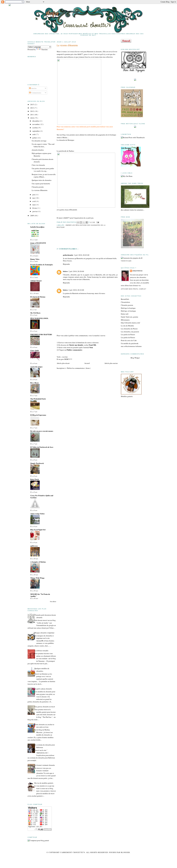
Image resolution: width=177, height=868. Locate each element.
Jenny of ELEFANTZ (38, 243)
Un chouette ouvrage (39, 141)
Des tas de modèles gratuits (43, 783)
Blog (132, 358)
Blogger (125, 852)
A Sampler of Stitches (38, 562)
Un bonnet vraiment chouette (44, 765)
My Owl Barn (35, 313)
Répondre (66, 264)
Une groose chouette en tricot (44, 706)
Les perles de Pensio (128, 334)
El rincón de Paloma (37, 297)
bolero (65, 271)
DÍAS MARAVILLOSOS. (39, 318)
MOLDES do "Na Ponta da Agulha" (40, 595)
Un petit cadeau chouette (43, 689)
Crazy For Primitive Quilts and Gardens (41, 496)
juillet (34, 138)
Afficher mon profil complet (133, 289)
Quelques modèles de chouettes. (41, 669)
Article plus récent (63, 363)
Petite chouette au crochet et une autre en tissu (44, 725)
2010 (32, 118)
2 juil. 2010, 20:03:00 (81, 255)
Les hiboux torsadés (41, 650)
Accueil (87, 363)
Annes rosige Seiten (37, 513)
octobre (35, 127)
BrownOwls (125, 299)
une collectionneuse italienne (131, 346)
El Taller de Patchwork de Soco (41, 447)
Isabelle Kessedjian (37, 227)
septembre (36, 131)
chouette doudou (38, 150)
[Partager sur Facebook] (87, 222)
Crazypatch (137, 271)
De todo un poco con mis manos (41, 431)
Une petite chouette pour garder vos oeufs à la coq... (43, 169)
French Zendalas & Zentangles (41, 264)
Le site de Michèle (127, 325)
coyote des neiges (36, 366)
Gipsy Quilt (34, 350)
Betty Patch (34, 479)
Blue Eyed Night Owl (37, 529)
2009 (32, 215)
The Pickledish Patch (38, 398)
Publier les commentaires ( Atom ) (78, 368)
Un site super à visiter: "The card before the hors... (43, 145)
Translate (44, 49)
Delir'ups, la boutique (128, 311)
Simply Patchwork (37, 463)
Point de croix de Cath (129, 340)
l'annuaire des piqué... (126, 261)
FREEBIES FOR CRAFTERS (41, 334)
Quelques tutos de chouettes (41, 180)
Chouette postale (38, 187)
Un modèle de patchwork (129, 343)
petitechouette (68, 255)
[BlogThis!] (81, 222)
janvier (35, 211)
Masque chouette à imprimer (44, 633)
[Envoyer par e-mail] (78, 222)
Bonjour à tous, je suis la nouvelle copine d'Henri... (44, 175)
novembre (36, 124)
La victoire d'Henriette (39, 190)
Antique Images (36, 280)
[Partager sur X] (84, 222)
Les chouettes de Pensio (129, 328)
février (34, 208)
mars (34, 204)
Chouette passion (127, 305)
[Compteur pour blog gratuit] (38, 840)
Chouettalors (125, 302)
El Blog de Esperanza (38, 415)
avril (34, 201)
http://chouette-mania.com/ (130, 323)
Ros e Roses (34, 382)
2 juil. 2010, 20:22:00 (76, 290)
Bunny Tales (34, 259)
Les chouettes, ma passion (130, 331)
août (34, 134)
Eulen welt (124, 314)
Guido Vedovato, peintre (129, 317)
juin (34, 194)
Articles (34, 88)
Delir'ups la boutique (128, 308)
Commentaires (36, 93)
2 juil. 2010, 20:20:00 (76, 271)
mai (33, 198)
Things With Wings (37, 578)
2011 (32, 114)
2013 (32, 108)
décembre (36, 121)
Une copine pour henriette (41, 183)
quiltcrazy (34, 546)
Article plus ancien (111, 363)
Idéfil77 (80, 54)
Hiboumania (125, 320)
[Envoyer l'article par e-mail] (97, 222)
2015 (32, 104)
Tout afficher (53, 601)
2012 (32, 111)
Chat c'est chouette (38, 165)
